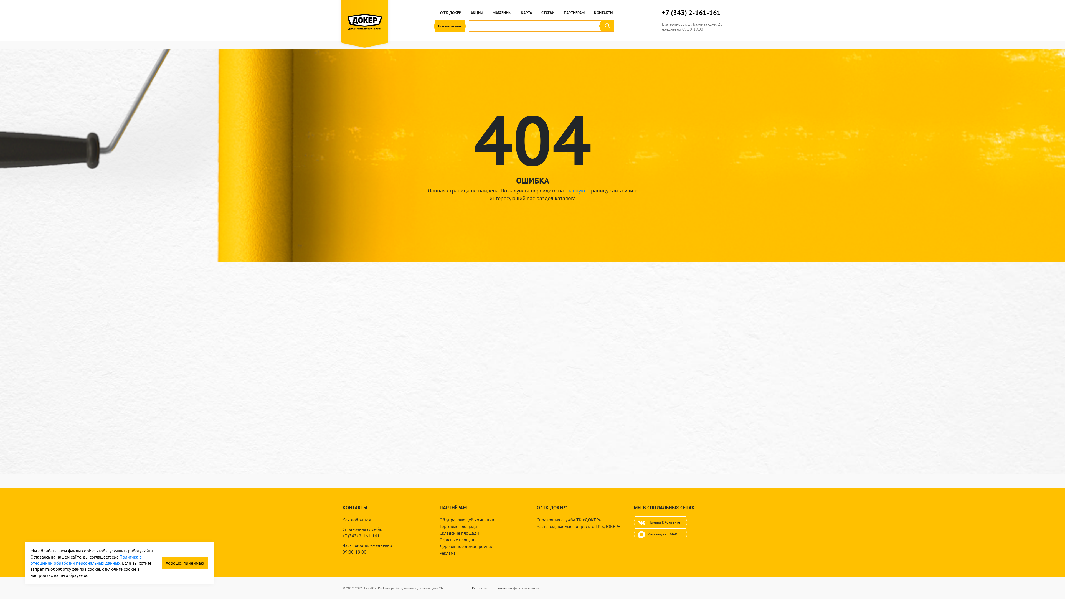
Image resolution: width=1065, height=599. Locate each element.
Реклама (448, 553)
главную (575, 190)
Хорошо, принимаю (185, 563)
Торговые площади (458, 526)
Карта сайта (480, 588)
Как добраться (357, 519)
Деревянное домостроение (466, 546)
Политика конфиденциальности (516, 588)
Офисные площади (458, 539)
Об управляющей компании (467, 519)
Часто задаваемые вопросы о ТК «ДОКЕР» (578, 526)
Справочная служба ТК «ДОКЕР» (569, 519)
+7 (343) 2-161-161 (691, 12)
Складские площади (459, 533)
